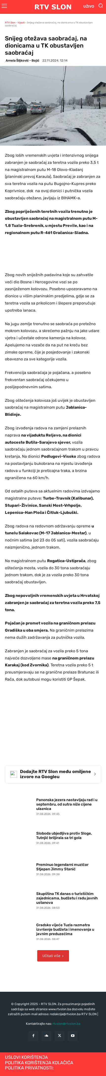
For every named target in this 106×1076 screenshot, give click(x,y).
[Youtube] (72, 1036)
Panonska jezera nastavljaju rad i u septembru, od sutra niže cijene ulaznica (66, 804)
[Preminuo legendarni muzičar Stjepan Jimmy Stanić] (19, 868)
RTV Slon (10, 22)
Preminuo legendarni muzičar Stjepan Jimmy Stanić (62, 866)
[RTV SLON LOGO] (53, 6)
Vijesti (21, 22)
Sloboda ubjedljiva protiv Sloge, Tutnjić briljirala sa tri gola (64, 835)
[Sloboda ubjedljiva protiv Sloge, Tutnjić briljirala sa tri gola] (19, 837)
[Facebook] (33, 1036)
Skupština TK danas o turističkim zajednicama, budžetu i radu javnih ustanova (67, 898)
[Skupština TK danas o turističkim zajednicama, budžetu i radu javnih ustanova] (19, 899)
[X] (59, 1036)
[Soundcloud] (46, 1036)
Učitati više (51, 955)
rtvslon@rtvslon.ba (66, 1024)
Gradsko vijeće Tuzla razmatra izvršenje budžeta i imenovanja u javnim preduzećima (65, 929)
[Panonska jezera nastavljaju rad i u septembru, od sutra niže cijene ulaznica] (19, 805)
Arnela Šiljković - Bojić (22, 60)
